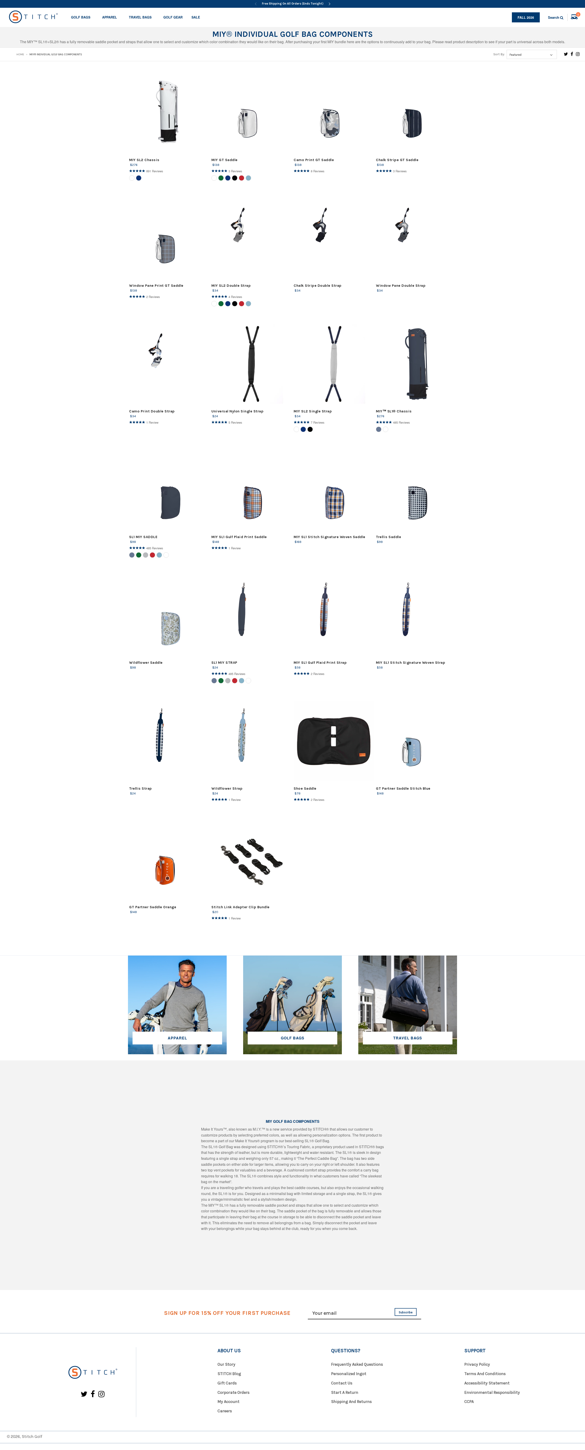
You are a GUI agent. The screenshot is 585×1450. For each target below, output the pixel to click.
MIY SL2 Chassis (144, 160)
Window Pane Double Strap (400, 285)
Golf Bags (80, 17)
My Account (228, 1401)
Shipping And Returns (351, 1401)
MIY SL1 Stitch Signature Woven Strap (410, 662)
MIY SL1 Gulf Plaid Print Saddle (239, 537)
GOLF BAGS (292, 1038)
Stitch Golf (32, 1436)
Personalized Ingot (348, 1373)
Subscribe (405, 1312)
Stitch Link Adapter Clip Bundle (240, 907)
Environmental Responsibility (492, 1392)
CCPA (469, 1401)
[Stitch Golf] (92, 1372)
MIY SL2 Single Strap (313, 411)
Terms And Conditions (485, 1373)
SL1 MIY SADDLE (143, 537)
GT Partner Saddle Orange (152, 907)
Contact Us (341, 1383)
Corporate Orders (234, 1392)
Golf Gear (173, 17)
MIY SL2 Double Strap (231, 285)
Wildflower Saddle (146, 662)
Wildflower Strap (226, 788)
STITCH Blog (229, 1373)
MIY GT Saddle (224, 160)
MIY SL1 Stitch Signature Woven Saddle (329, 537)
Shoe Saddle (305, 788)
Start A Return (344, 1392)
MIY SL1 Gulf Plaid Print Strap (320, 662)
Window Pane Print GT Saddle (156, 285)
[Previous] (255, 4)
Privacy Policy (477, 1364)
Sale (195, 17)
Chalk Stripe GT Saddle (397, 160)
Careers (225, 1410)
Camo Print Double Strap (152, 411)
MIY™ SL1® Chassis (394, 411)
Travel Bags (140, 17)
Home (20, 54)
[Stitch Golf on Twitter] (566, 54)
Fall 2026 (526, 17)
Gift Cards (227, 1383)
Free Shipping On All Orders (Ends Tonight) (292, 3)
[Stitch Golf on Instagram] (578, 54)
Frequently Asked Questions (357, 1364)
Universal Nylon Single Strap (237, 411)
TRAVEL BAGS (407, 1038)
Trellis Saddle (388, 537)
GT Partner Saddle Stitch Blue (403, 788)
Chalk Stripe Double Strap (318, 285)
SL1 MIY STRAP (224, 662)
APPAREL (177, 1038)
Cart (578, 15)
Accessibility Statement (487, 1383)
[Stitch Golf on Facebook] (572, 54)
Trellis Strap (140, 788)
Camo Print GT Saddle (314, 160)
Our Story (226, 1364)
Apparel (109, 17)
